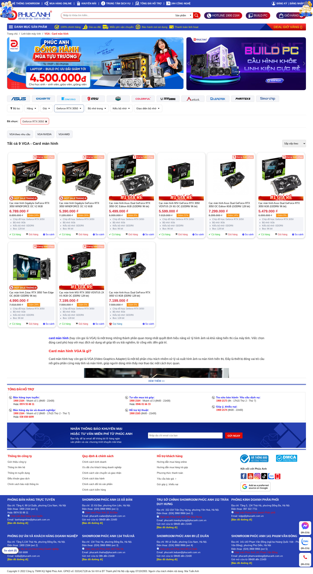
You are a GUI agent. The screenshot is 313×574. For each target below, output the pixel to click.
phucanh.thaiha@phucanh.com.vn (107, 552)
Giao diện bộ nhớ (146, 108)
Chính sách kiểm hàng (94, 489)
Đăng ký (282, 3)
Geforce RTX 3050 (68, 108)
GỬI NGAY (234, 435)
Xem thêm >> (156, 381)
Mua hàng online (60, 3)
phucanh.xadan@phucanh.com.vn (107, 516)
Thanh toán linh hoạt (186, 27)
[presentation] (9, 63)
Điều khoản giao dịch (19, 478)
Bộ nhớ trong (96, 108)
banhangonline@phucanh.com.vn (32, 519)
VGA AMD (64, 134)
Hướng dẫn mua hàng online (172, 462)
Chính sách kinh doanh (94, 462)
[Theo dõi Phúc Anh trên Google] (255, 490)
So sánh (50, 234)
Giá (45, 108)
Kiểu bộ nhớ (120, 108)
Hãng (30, 108)
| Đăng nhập (296, 3)
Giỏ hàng (33, 234)
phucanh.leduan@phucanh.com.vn (182, 552)
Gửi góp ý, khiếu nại (167, 484)
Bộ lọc (16, 108)
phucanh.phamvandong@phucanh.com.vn (261, 556)
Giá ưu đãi (95, 27)
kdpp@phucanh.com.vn (251, 516)
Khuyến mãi (89, 3)
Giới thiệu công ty (17, 462)
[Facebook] (244, 478)
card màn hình (59, 338)
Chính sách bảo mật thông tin (23, 484)
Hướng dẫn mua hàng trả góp (172, 467)
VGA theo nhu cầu (19, 134)
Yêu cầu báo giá (166, 478)
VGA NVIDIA (44, 134)
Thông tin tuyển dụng (19, 473)
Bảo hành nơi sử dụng (154, 27)
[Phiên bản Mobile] (277, 478)
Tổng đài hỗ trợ (151, 3)
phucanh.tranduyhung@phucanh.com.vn (185, 520)
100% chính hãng (70, 27)
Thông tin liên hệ (16, 467)
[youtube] (250, 478)
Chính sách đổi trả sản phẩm (97, 484)
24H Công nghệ (181, 3)
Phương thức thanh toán (170, 473)
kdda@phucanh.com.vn (27, 556)
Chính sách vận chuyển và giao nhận (101, 473)
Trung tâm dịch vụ (118, 3)
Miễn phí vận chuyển (122, 27)
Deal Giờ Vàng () (288, 27)
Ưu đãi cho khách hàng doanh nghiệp (101, 467)
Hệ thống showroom (26, 3)
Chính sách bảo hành (93, 478)
